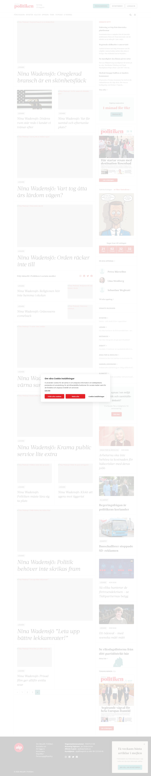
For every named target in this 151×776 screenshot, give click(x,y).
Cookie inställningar (96, 396)
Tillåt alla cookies (54, 396)
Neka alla (75, 396)
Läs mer (47, 390)
